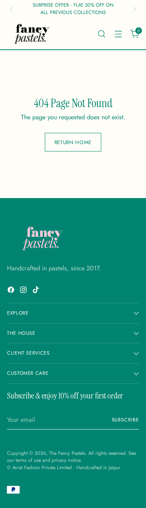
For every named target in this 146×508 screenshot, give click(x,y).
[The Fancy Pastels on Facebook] (11, 291)
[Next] (134, 9)
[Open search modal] (101, 34)
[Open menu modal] (118, 34)
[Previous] (11, 9)
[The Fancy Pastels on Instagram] (24, 291)
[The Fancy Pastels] (32, 33)
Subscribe (125, 419)
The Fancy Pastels (67, 453)
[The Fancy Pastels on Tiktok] (36, 291)
